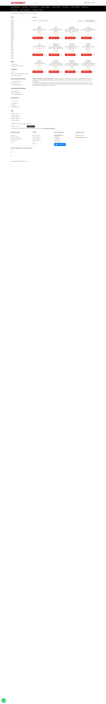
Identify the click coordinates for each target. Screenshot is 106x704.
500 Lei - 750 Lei (15, 120)
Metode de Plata (36, 135)
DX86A (12, 52)
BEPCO (13, 105)
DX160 (12, 27)
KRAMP (39, 27)
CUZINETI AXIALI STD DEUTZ (39, 46)
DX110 (12, 19)
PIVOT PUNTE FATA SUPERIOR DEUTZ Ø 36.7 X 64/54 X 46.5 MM (72, 30)
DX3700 (12, 38)
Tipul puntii (65, 7)
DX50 (12, 41)
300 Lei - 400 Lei (15, 118)
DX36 (12, 36)
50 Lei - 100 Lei (15, 113)
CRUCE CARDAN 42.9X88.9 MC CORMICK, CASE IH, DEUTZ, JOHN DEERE (88, 64)
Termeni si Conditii (15, 137)
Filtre (13, 72)
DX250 (12, 30)
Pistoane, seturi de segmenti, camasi (20, 73)
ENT (88, 27)
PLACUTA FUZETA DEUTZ (39, 63)
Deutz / (29, 13)
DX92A (12, 58)
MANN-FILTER (72, 61)
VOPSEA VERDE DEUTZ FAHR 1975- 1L (39, 30)
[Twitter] (11, 152)
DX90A (12, 55)
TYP (56, 27)
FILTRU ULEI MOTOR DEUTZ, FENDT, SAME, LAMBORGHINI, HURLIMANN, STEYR (56, 47)
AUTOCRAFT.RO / (15, 13)
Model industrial (25, 10)
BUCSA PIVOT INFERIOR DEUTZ (88, 29)
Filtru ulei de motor (16, 81)
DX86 (12, 50)
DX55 (12, 43)
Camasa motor (15, 83)
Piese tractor (15, 64)
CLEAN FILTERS (15, 107)
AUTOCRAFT (14, 103)
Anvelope (25, 7)
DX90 (12, 53)
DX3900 (12, 39)
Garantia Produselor (36, 138)
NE (39, 44)
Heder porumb (75, 7)
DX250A (12, 32)
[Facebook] (11, 151)
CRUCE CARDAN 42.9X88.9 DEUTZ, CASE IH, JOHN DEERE (56, 64)
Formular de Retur (37, 10)
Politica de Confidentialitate (49, 128)
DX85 (12, 47)
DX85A (12, 49)
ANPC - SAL (34, 143)
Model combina (45, 7)
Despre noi (13, 135)
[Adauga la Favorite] (45, 38)
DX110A (12, 21)
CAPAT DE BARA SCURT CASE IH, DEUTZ (56, 30)
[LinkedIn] (11, 156)
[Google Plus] (11, 154)
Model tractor (34, 7)
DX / (32, 13)
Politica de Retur (35, 137)
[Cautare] (58, 3)
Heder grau (85, 7)
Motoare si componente (17, 66)
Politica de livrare (14, 140)
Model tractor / (23, 13)
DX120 (12, 22)
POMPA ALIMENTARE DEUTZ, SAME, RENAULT (72, 47)
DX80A (12, 46)
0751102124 (80, 135)
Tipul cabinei (14, 10)
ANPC (33, 142)
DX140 (12, 26)
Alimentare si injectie (16, 75)
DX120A (12, 24)
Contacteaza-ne (61, 144)
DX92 (12, 56)
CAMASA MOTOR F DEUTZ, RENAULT (88, 47)
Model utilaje (56, 7)
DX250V (12, 33)
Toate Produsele (15, 7)
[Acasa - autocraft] (18, 3)
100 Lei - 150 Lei (15, 115)
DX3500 (12, 35)
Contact (12, 142)
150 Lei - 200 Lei (15, 116)
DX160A (12, 29)
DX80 (12, 44)
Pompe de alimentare (16, 84)
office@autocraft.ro (82, 137)
